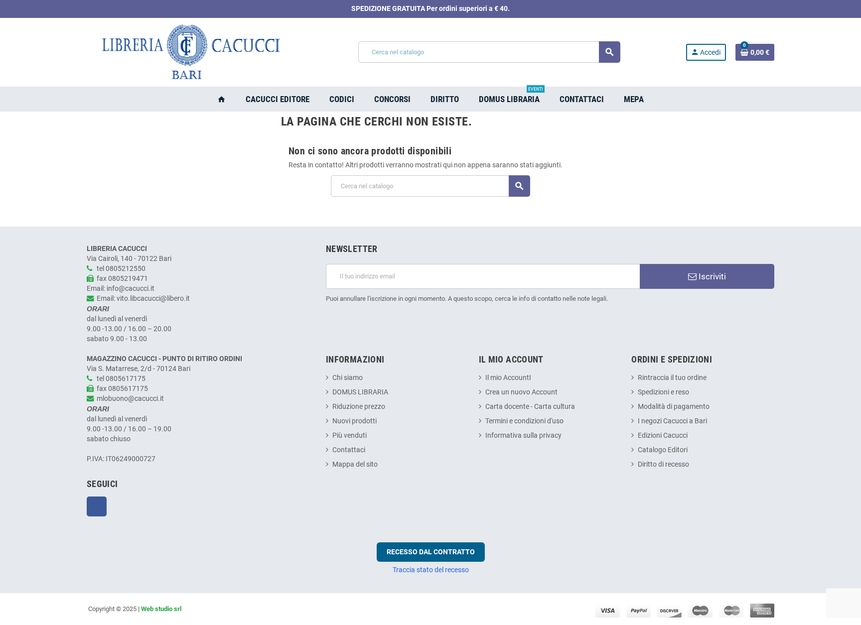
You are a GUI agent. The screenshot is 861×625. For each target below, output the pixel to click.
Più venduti (349, 435)
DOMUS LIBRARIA (360, 392)
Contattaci (348, 450)
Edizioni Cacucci (663, 435)
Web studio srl (161, 609)
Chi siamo (347, 378)
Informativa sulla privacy (523, 435)
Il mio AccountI (508, 378)
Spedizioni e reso (663, 392)
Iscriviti (711, 276)
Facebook (97, 506)
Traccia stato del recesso (431, 570)
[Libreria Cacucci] (190, 52)
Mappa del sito (355, 464)
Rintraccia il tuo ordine (672, 378)
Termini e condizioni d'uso (524, 421)
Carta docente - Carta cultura (530, 406)
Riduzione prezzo (358, 406)
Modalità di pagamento (674, 406)
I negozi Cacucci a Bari (672, 421)
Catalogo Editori (663, 450)
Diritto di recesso (663, 464)
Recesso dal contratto (431, 552)
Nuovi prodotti (354, 421)
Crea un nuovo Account (521, 392)
